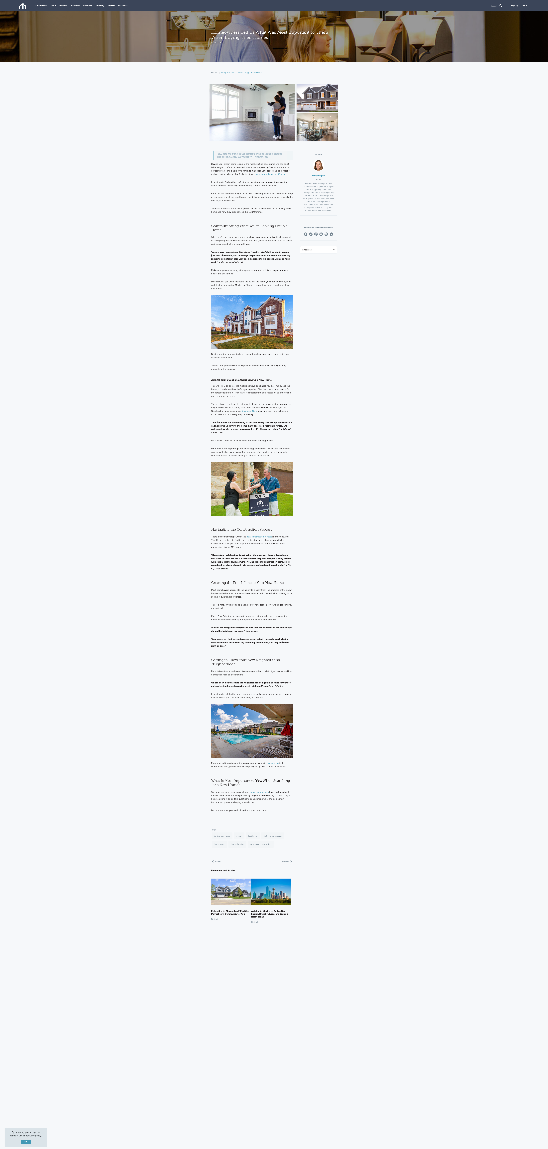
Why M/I (63, 5)
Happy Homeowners (253, 72)
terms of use (16, 1135)
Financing (87, 5)
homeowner (219, 844)
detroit (239, 835)
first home (252, 835)
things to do (273, 763)
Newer (285, 861)
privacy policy (34, 1135)
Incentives (75, 5)
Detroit (240, 72)
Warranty (100, 5)
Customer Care (249, 411)
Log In (524, 5)
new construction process (259, 536)
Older (218, 861)
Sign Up (514, 5)
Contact (111, 5)
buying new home (222, 835)
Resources (123, 5)
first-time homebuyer (273, 835)
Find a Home (41, 5)
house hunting (237, 844)
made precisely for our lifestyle (270, 174)
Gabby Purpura (227, 72)
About (53, 5)
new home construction (260, 844)
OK (26, 1141)
